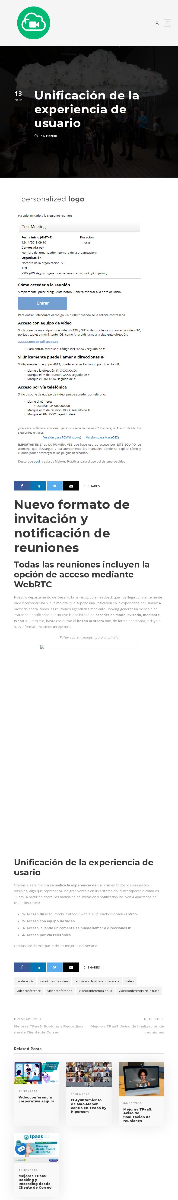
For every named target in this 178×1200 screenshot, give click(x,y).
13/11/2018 (49, 136)
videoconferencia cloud (95, 991)
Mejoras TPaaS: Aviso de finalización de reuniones (137, 1115)
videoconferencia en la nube (139, 991)
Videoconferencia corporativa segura (36, 1099)
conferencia (25, 981)
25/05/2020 (80, 1094)
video (130, 981)
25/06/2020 (28, 1091)
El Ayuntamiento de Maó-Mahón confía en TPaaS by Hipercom (88, 1106)
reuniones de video (54, 981)
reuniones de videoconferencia (97, 981)
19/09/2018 (28, 1170)
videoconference (29, 991)
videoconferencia (60, 991)
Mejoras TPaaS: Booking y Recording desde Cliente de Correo (35, 1182)
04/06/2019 (132, 1103)
